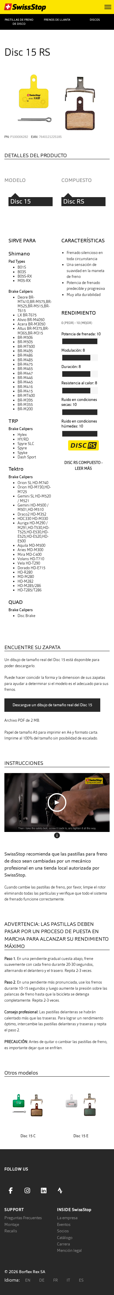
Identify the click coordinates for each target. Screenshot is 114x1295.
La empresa (67, 1217)
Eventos (63, 1224)
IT (68, 1280)
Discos (95, 20)
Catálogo (64, 1237)
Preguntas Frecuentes (23, 1217)
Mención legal (69, 1250)
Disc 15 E (80, 1135)
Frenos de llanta (57, 20)
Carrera (63, 1244)
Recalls (10, 1230)
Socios (63, 1230)
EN (27, 1280)
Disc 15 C (28, 1135)
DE (41, 1280)
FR (55, 1280)
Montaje (11, 1224)
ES (81, 1280)
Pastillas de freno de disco (19, 22)
